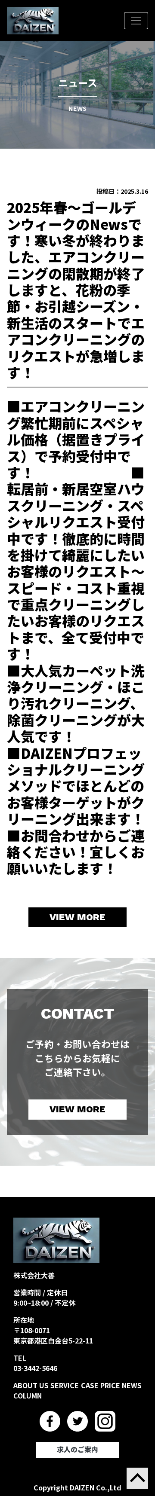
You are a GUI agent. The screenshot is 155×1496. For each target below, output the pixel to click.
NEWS (132, 1385)
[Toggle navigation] (136, 20)
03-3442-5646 (35, 1368)
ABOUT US (31, 1385)
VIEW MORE (77, 917)
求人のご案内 (77, 1450)
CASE (90, 1385)
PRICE (110, 1385)
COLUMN (27, 1395)
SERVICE (64, 1385)
